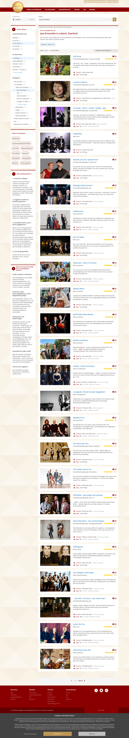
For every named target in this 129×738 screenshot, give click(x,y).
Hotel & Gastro (51, 701)
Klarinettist (15, 158)
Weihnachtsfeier (51, 697)
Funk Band (15, 153)
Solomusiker (50, 9)
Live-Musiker (49, 27)
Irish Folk (15, 148)
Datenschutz (14, 695)
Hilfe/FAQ (13, 699)
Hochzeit (50, 692)
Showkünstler (64, 9)
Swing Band (26, 158)
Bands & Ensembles (58, 27)
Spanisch (25, 153)
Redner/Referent (27, 148)
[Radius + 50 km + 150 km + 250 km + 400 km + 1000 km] (32, 20)
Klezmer (15, 163)
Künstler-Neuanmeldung (35, 695)
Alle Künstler (42, 27)
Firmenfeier (50, 695)
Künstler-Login (32, 692)
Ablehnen (92, 734)
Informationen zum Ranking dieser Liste (108, 673)
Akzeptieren (57, 734)
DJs (84, 9)
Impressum (68, 699)
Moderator (15, 138)
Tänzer (77, 9)
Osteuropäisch (25, 163)
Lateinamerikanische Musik (21, 143)
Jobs (67, 697)
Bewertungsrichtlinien (16, 697)
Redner (92, 9)
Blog (67, 695)
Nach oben (101, 710)
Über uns (68, 692)
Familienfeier (51, 699)
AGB (12, 692)
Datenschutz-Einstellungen (30, 734)
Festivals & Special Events (54, 703)
